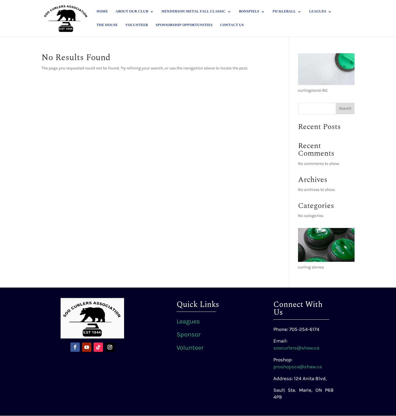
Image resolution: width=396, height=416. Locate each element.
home (102, 12)
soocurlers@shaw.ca (296, 348)
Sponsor (189, 334)
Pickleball (284, 12)
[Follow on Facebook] (75, 347)
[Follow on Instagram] (110, 347)
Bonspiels (249, 12)
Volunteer (136, 25)
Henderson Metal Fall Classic (193, 12)
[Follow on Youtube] (86, 347)
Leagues (317, 12)
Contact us (232, 25)
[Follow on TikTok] (98, 347)
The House (107, 25)
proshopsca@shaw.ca (297, 366)
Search (345, 108)
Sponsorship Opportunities (184, 25)
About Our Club (131, 12)
